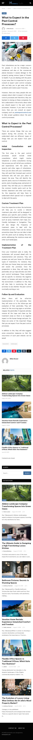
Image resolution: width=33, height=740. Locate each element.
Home (4, 13)
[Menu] (3, 3)
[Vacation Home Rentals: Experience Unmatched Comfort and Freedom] (16, 410)
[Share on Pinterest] (23, 38)
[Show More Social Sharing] (29, 38)
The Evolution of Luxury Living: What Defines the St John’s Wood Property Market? (16, 700)
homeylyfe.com (6, 734)
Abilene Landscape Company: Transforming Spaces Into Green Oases (16, 506)
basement (6, 344)
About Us (21, 728)
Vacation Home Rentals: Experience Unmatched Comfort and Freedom (16, 622)
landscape (14, 344)
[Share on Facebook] (6, 38)
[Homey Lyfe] (16, 3)
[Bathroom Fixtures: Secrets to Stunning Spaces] (16, 569)
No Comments (23, 31)
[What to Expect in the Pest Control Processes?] (16, 51)
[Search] (30, 3)
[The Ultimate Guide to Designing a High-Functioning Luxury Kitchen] (16, 532)
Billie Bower (10, 28)
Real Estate (6, 655)
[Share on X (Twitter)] (14, 38)
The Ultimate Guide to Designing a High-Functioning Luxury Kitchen (16, 545)
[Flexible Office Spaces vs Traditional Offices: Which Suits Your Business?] (16, 437)
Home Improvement (8, 539)
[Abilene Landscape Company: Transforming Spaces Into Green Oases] (16, 383)
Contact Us (12, 728)
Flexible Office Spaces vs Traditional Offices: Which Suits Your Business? (16, 661)
